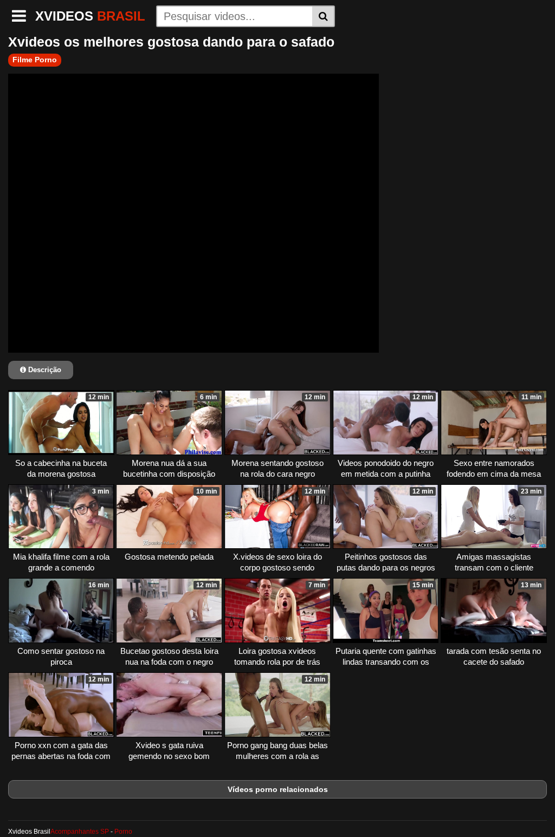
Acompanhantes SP (79, 831)
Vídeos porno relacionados (278, 789)
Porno (123, 831)
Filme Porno (34, 59)
